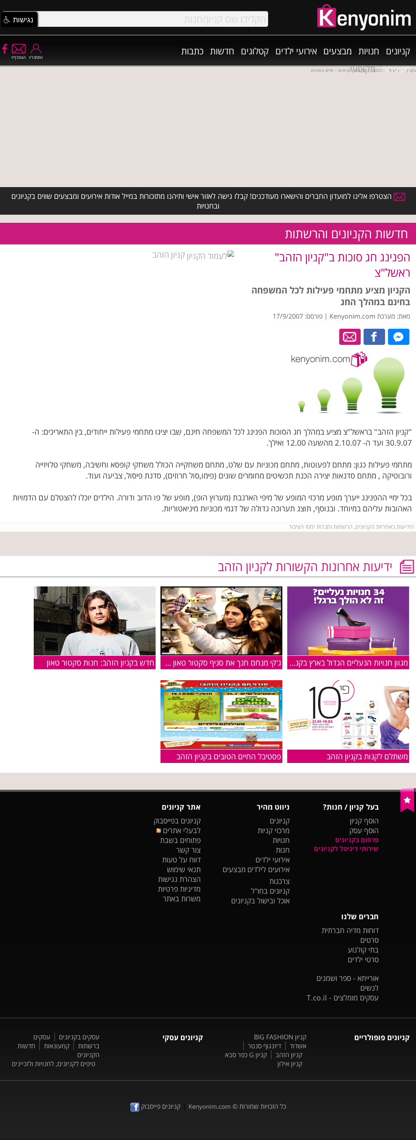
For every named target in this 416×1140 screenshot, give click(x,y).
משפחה (396, 68)
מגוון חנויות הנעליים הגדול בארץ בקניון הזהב (340, 662)
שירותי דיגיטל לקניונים (346, 848)
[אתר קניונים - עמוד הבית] (408, 810)
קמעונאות (56, 1045)
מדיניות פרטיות (179, 889)
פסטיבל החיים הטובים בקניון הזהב (228, 756)
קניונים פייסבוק (159, 1106)
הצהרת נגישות (179, 879)
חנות (283, 850)
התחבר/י (36, 57)
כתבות (192, 51)
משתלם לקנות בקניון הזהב (367, 756)
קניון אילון (289, 1063)
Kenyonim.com (209, 1106)
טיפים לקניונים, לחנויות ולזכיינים (53, 1063)
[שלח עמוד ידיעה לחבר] (350, 336)
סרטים (369, 940)
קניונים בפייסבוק (177, 820)
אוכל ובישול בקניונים (260, 900)
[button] (19, 20)
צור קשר (188, 850)
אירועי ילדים (296, 51)
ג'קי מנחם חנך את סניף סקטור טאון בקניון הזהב (208, 662)
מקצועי (362, 68)
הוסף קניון (364, 820)
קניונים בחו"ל (270, 891)
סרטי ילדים (363, 959)
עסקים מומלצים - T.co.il (343, 997)
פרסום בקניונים (357, 839)
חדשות (222, 51)
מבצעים (337, 51)
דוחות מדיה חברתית (350, 930)
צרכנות (279, 881)
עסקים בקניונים (79, 1036)
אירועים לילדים (268, 869)
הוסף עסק (364, 830)
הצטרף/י (18, 57)
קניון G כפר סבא (246, 1054)
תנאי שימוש (184, 869)
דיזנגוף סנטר (264, 1045)
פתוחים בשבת (180, 840)
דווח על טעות (181, 859)
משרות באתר (182, 898)
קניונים (398, 51)
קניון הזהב (169, 254)
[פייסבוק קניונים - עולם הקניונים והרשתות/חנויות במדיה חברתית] (4, 48)
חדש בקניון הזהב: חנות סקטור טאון (100, 662)
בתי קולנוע (363, 950)
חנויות (368, 51)
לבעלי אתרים (181, 830)
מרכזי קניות (274, 830)
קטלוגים (255, 51)
